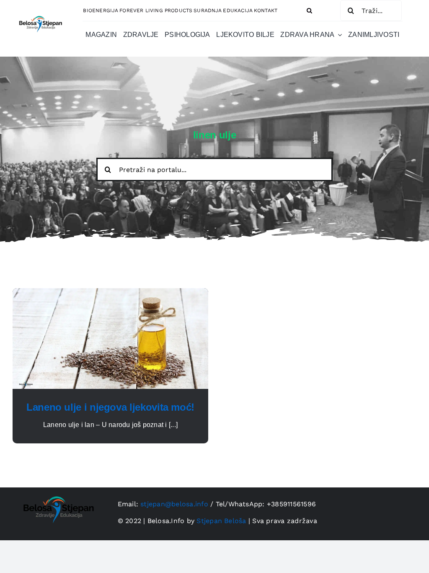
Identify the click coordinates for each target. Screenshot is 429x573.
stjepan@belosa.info (174, 504)
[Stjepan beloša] (40, 13)
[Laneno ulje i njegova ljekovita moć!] (110, 293)
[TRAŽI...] (371, 10)
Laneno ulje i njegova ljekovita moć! (110, 407)
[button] (309, 10)
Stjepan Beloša (221, 521)
